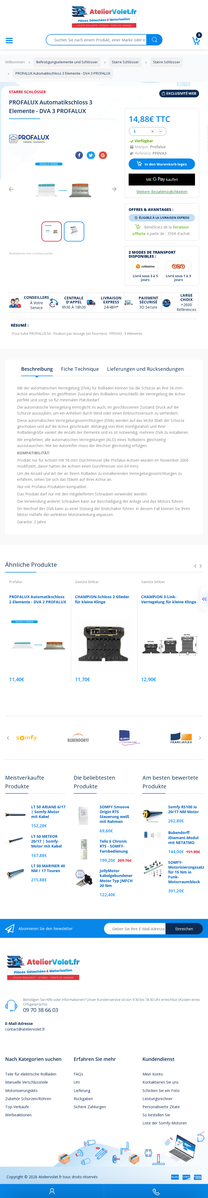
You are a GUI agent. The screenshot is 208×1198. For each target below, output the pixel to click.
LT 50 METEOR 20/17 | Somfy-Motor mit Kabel (46, 841)
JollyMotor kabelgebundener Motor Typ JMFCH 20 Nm (116, 878)
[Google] (103, 155)
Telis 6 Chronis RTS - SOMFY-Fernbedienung (114, 846)
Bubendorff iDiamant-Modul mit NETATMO (183, 837)
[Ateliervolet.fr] (104, 18)
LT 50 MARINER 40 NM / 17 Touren (48, 868)
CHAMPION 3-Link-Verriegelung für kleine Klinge (168, 599)
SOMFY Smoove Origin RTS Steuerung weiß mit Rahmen (114, 814)
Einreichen (184, 928)
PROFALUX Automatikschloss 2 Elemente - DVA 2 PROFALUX (37, 599)
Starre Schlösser (27, 91)
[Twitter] (91, 155)
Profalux (158, 146)
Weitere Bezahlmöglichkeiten (161, 191)
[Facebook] (79, 155)
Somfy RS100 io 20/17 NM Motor (183, 809)
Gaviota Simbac (87, 582)
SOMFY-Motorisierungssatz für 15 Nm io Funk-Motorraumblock (185, 872)
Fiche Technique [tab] (80, 369)
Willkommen (15, 62)
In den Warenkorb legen (165, 164)
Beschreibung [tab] (37, 369)
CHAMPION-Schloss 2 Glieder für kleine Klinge (102, 599)
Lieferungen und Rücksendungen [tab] (145, 369)
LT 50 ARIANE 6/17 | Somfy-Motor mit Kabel (48, 812)
